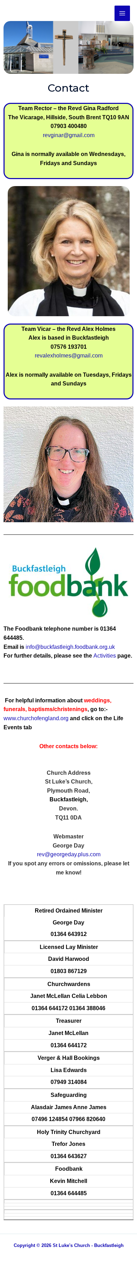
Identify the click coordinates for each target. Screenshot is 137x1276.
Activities (104, 656)
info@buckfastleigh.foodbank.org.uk (70, 647)
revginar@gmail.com (68, 135)
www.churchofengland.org (36, 718)
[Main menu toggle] (122, 13)
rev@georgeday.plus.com (68, 854)
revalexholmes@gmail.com (69, 356)
